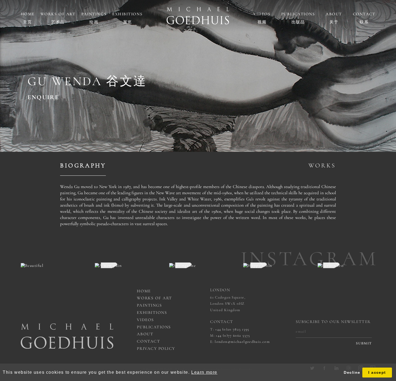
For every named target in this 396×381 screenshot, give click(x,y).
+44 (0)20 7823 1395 (232, 329)
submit (364, 343)
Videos (261, 14)
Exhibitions (127, 14)
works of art (154, 298)
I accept (377, 372)
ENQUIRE (43, 97)
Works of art (57, 14)
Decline (352, 372)
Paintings (93, 14)
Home (27, 14)
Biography (83, 165)
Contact (364, 14)
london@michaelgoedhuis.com (242, 341)
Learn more (204, 372)
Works (322, 165)
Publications (298, 14)
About (334, 14)
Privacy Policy (156, 348)
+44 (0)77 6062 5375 (233, 335)
